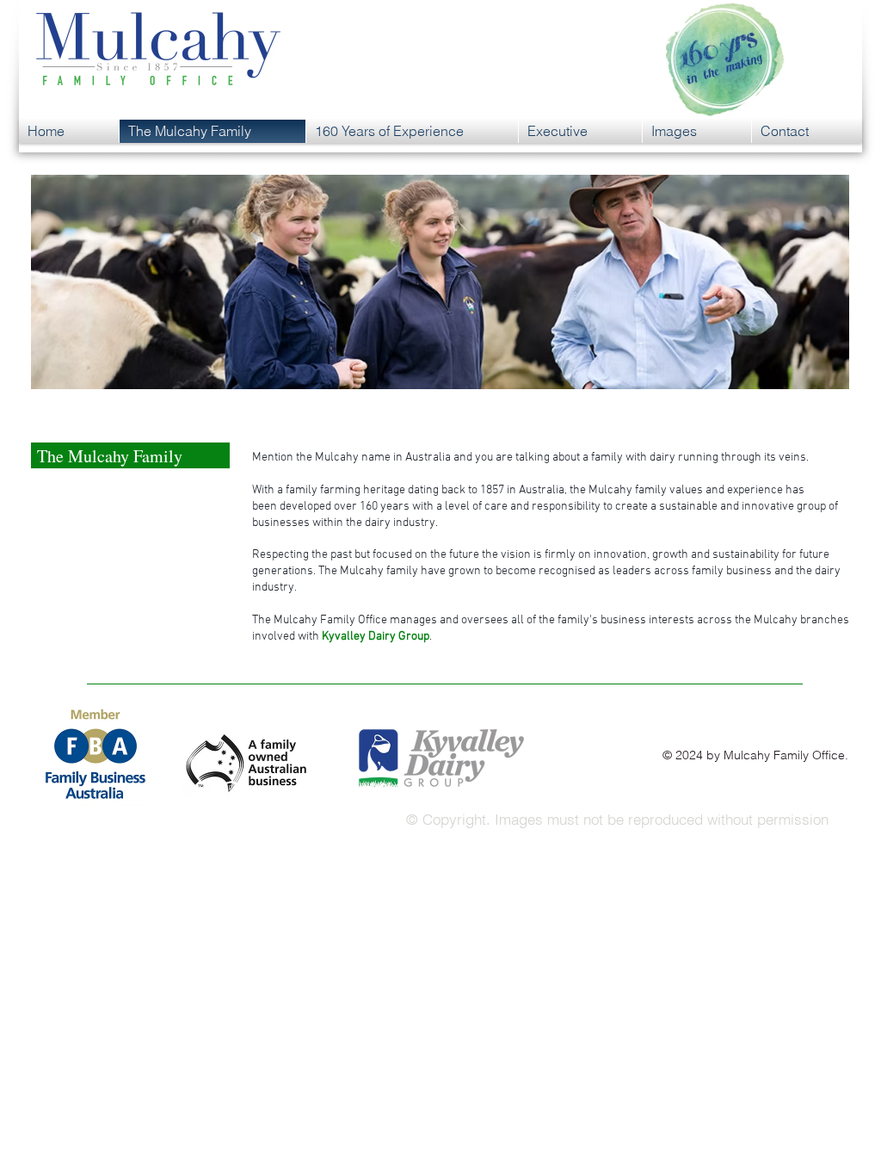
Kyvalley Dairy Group (375, 636)
